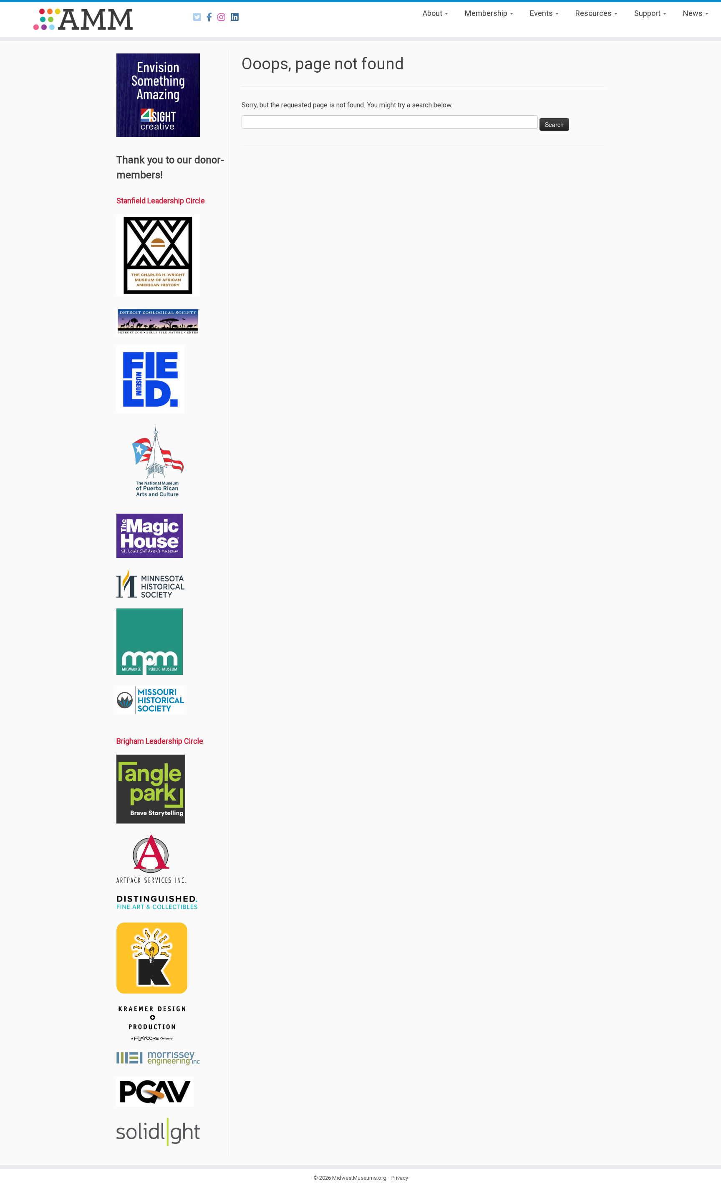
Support (648, 13)
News (693, 13)
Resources (594, 13)
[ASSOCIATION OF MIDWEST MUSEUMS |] (83, 19)
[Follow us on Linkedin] (237, 17)
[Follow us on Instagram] (224, 17)
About (433, 13)
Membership (487, 13)
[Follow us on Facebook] (212, 17)
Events (542, 13)
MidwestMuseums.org (359, 1178)
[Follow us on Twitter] (200, 17)
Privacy (399, 1178)
